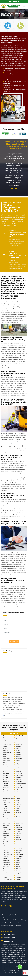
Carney (5, 792)
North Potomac (20, 794)
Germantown (6, 862)
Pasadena (18, 812)
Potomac (18, 819)
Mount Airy (18, 785)
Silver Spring (19, 848)
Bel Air (4, 756)
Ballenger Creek (7, 752)
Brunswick (5, 779)
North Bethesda (20, 790)
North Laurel (19, 792)
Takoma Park (19, 856)
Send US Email (9, 938)
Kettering (18, 748)
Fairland (5, 846)
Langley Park (19, 758)
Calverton (5, 785)
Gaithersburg (6, 860)
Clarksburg (6, 806)
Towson (18, 860)
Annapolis (5, 742)
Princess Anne (19, 821)
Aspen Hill (5, 750)
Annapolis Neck (7, 744)
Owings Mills (19, 804)
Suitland (18, 852)
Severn (17, 844)
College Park (6, 817)
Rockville (18, 831)
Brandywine (6, 773)
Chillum (5, 804)
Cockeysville (6, 812)
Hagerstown (6, 875)
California (5, 783)
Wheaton (18, 875)
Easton (5, 831)
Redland (18, 825)
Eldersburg (6, 835)
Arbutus (5, 746)
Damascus (6, 825)
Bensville (5, 765)
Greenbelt (6, 873)
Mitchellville (19, 781)
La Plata (18, 750)
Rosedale (18, 835)
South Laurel (19, 850)
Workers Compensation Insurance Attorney (14, 920)
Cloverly (5, 810)
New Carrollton (19, 788)
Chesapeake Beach (8, 796)
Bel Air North (6, 758)
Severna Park (19, 846)
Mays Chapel (19, 775)
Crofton (5, 821)
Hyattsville (18, 738)
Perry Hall (18, 815)
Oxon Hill (18, 806)
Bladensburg (6, 769)
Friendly (5, 858)
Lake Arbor (18, 752)
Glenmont (6, 869)
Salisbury (18, 837)
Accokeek (5, 738)
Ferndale (5, 848)
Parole (17, 810)
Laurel (17, 765)
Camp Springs (7, 790)
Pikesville (18, 817)
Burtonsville (6, 781)
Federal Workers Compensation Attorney (13, 912)
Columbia (5, 819)
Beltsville (5, 763)
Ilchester (18, 740)
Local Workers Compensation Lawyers (12, 923)
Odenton (18, 798)
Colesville (5, 815)
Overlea (18, 802)
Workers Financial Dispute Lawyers (11, 925)
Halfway (5, 877)
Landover (18, 756)
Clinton (5, 808)
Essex (4, 844)
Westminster (19, 871)
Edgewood (6, 833)
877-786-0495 (14, 1)
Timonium (18, 858)
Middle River (19, 777)
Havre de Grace (7, 879)
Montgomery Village (21, 783)
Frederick (5, 856)
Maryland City (19, 773)
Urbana (17, 864)
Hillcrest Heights (20, 736)
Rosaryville (18, 833)
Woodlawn (18, 879)
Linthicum (18, 769)
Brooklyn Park (6, 777)
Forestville (5, 850)
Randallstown (19, 823)
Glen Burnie (6, 867)
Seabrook (18, 842)
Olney (17, 800)
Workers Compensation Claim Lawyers (12, 909)
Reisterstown (19, 827)
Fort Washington (7, 854)
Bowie (4, 771)
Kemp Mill (18, 746)
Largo (17, 763)
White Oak (18, 877)
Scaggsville (19, 839)
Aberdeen (5, 736)
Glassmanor (6, 864)
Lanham (18, 761)
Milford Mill (18, 779)
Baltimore (5, 754)
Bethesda (5, 767)
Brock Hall (5, 775)
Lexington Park (19, 767)
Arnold (5, 748)
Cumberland (6, 823)
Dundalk (5, 827)
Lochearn (18, 771)
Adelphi (5, 740)
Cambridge (6, 788)
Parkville (18, 808)
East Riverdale (7, 829)
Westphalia (19, 873)
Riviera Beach (19, 829)
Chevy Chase (6, 802)
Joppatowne (19, 744)
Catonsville (6, 794)
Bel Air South (6, 761)
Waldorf (18, 867)
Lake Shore (18, 754)
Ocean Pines (19, 796)
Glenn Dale (6, 871)
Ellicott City (6, 842)
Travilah (18, 862)
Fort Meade (6, 852)
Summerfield (19, 854)
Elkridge (5, 837)
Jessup (17, 742)
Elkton (4, 839)
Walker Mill (18, 869)
